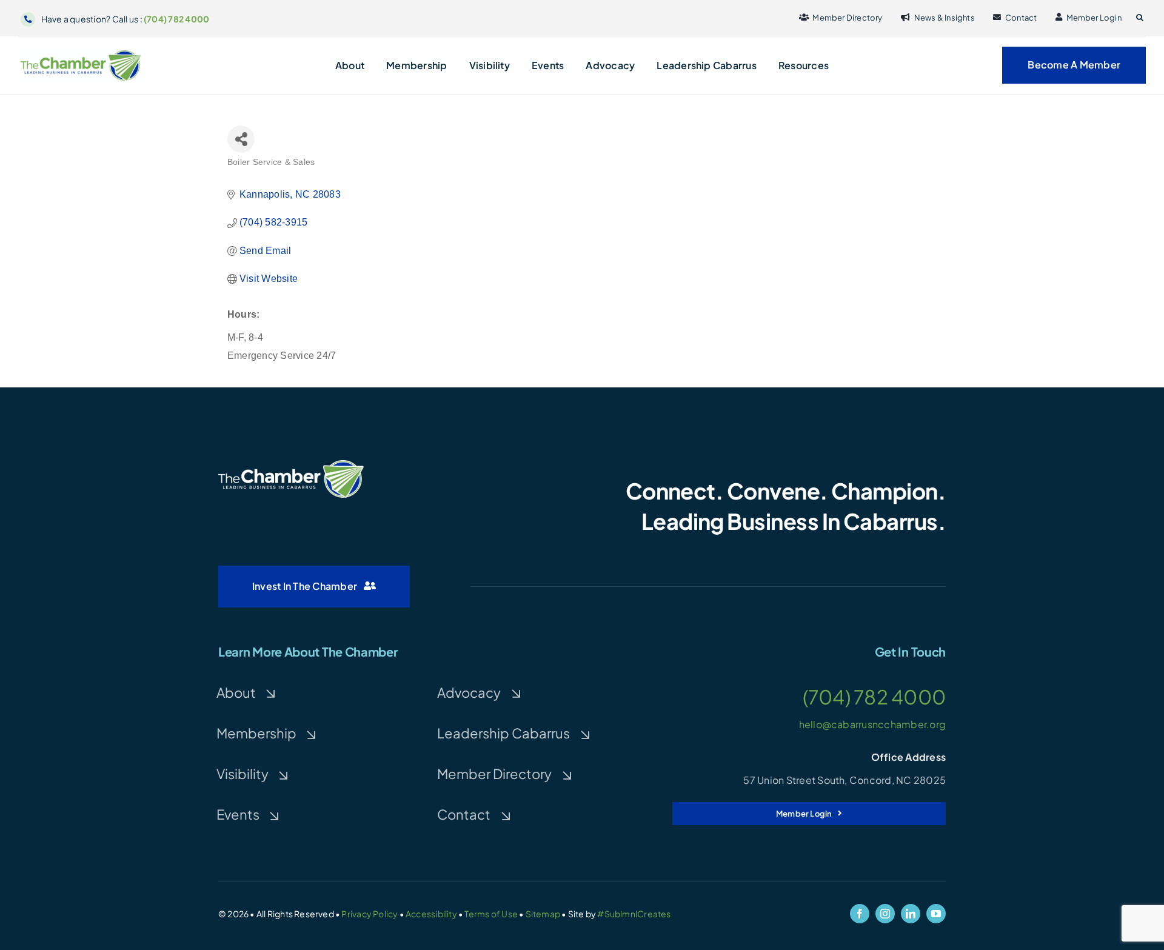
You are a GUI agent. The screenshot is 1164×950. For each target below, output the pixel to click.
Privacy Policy (369, 913)
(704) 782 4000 (176, 18)
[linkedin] (910, 913)
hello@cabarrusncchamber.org (872, 724)
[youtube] (936, 913)
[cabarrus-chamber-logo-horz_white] (291, 464)
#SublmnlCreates (634, 913)
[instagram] (885, 913)
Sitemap (543, 913)
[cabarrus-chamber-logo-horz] (81, 54)
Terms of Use (491, 913)
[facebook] (859, 913)
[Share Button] (241, 139)
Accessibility (431, 913)
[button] (1139, 17)
